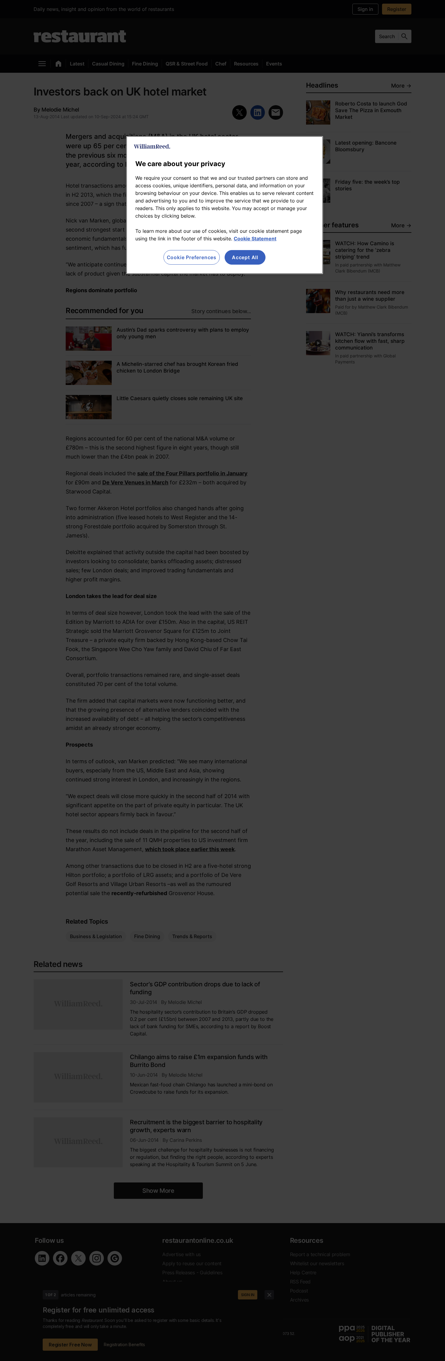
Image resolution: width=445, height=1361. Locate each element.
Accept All (245, 257)
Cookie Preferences (191, 257)
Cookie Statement (255, 239)
